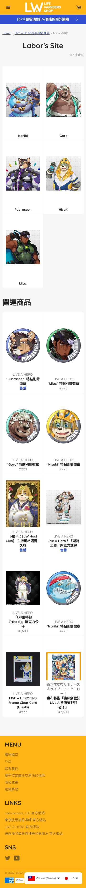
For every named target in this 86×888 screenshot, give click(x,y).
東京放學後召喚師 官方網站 (25, 820)
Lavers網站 (60, 33)
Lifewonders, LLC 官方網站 (25, 813)
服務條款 (11, 789)
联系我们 (11, 768)
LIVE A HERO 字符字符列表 (32, 33)
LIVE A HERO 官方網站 (22, 827)
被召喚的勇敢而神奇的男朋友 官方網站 (34, 834)
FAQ (8, 761)
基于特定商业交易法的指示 (25, 775)
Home (6, 33)
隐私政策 (11, 782)
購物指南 (11, 754)
